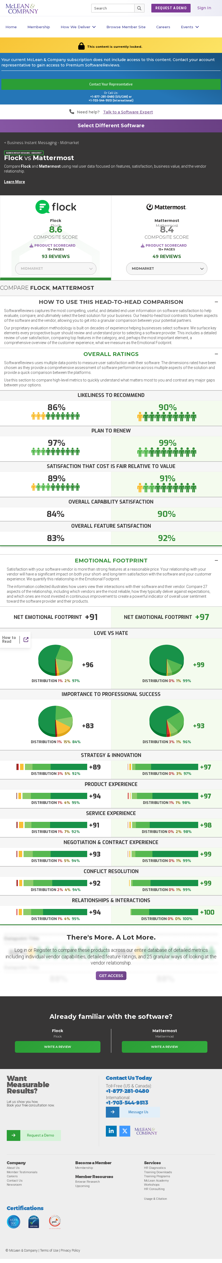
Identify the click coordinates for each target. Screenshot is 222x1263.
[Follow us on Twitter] (124, 1131)
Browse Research (87, 1182)
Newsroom (14, 1184)
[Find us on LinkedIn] (111, 1131)
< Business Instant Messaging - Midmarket (41, 142)
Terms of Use (49, 1250)
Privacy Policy (70, 1250)
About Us (13, 1168)
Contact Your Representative (111, 84)
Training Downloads (158, 1172)
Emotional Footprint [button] (111, 560)
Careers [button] (163, 27)
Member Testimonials (22, 1172)
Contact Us (14, 1180)
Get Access (111, 975)
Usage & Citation (155, 1199)
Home (11, 27)
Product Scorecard (55, 245)
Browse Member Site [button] (126, 27)
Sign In (204, 7)
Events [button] (187, 27)
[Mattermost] (166, 208)
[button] (111, 302)
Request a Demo (40, 1135)
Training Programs (157, 1176)
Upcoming (82, 1186)
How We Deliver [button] (75, 27)
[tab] (111, 302)
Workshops (151, 1184)
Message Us (138, 1112)
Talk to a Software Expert (128, 112)
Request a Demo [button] (171, 8)
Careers (12, 1176)
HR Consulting (154, 1189)
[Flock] (55, 208)
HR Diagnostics (155, 1168)
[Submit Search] (140, 8)
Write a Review (57, 1047)
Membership (38, 27)
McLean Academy (156, 1180)
